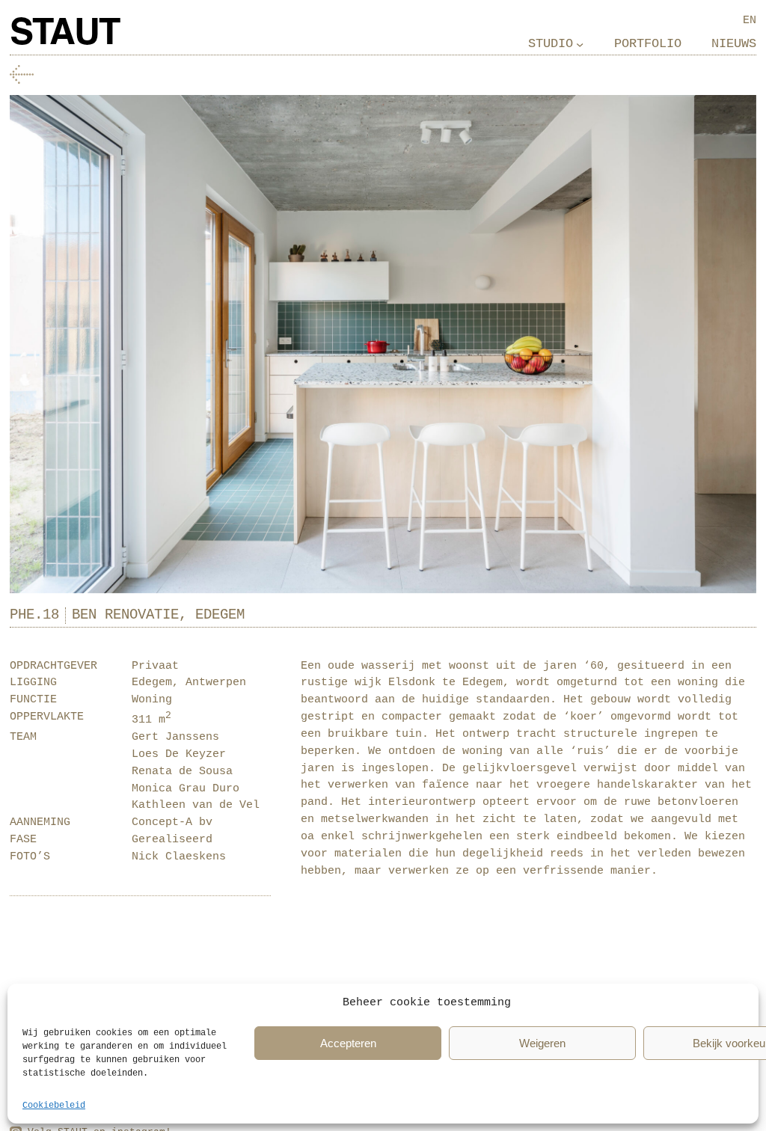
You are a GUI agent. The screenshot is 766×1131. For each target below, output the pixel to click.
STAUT (64, 34)
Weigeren (542, 1043)
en (749, 20)
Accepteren (348, 1043)
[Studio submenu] (579, 44)
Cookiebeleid (53, 1105)
